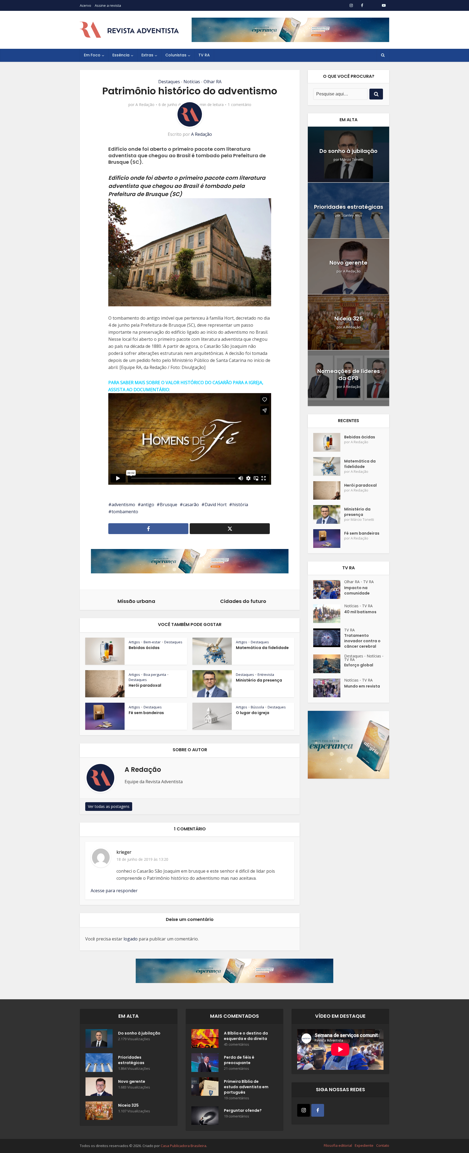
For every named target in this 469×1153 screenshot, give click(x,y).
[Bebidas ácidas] (328, 442)
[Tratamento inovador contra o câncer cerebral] (328, 637)
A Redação (144, 104)
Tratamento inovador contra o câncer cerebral (362, 641)
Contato (382, 1145)
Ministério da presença (259, 680)
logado (130, 939)
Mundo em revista (362, 686)
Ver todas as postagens (108, 806)
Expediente (364, 1145)
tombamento (125, 512)
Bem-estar (152, 642)
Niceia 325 (348, 318)
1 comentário (239, 104)
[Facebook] (317, 1110)
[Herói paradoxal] (328, 490)
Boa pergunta (155, 674)
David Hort (216, 505)
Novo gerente (348, 262)
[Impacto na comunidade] (328, 589)
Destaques (169, 82)
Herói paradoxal (145, 685)
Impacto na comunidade (357, 590)
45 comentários (236, 1044)
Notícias (191, 82)
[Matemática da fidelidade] (328, 466)
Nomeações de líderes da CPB (348, 374)
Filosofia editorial (338, 1145)
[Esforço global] (328, 663)
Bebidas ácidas (144, 647)
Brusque (168, 505)
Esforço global (358, 665)
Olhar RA (212, 82)
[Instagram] (303, 1110)
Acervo (85, 5)
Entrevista (266, 674)
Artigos (134, 642)
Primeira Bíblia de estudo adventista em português (246, 1087)
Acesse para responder (114, 891)
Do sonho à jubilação (348, 151)
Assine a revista (108, 5)
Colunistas (175, 55)
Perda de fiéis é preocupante (239, 1060)
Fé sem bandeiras (146, 712)
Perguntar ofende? (243, 1110)
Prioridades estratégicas (348, 207)
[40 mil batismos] (328, 613)
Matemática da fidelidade (262, 647)
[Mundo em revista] (328, 688)
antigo (147, 505)
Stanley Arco (351, 215)
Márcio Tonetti (351, 159)
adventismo (123, 505)
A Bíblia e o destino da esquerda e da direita (246, 1035)
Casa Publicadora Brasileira (183, 1145)
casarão (191, 505)
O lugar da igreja (252, 712)
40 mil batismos (360, 612)
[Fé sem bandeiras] (328, 538)
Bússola (257, 707)
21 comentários (236, 1068)
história (240, 505)
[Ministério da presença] (328, 514)
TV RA (204, 55)
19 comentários (236, 1098)
